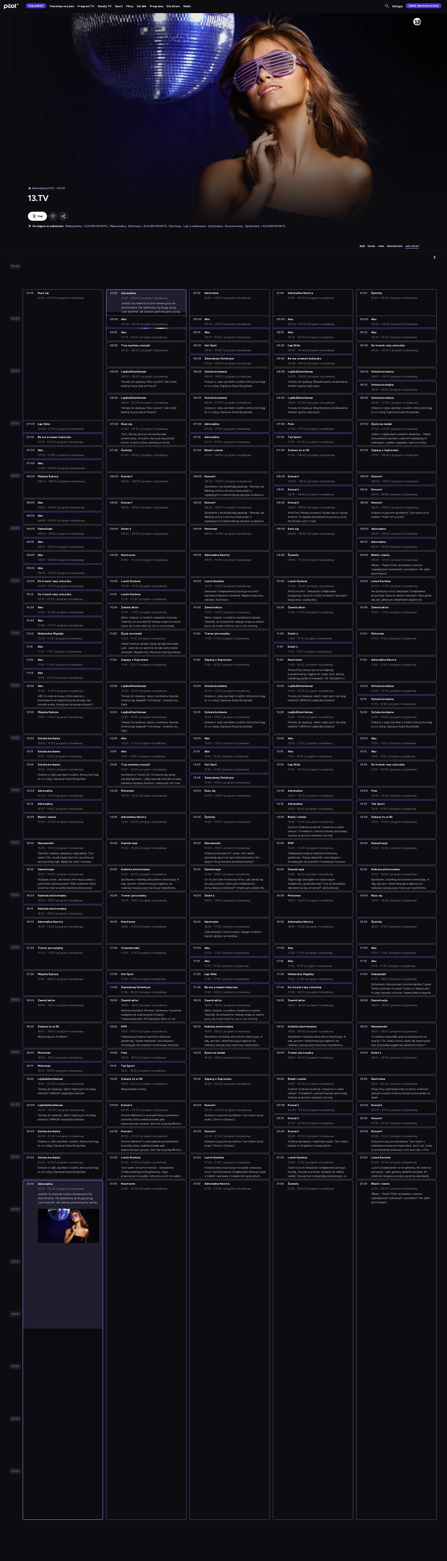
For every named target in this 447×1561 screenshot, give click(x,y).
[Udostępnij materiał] (63, 216)
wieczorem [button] (394, 246)
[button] (434, 257)
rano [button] (381, 246)
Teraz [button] (371, 246)
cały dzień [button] (412, 246)
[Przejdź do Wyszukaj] (387, 6)
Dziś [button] (362, 246)
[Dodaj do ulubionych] (52, 216)
